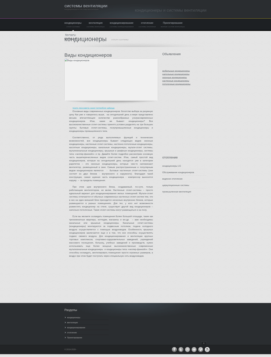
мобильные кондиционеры (176, 71)
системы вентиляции (85, 5)
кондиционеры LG (171, 166)
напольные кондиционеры (175, 74)
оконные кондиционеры (174, 77)
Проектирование (173, 24)
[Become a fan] (174, 349)
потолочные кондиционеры (176, 84)
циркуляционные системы (175, 185)
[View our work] (187, 349)
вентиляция (96, 24)
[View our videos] (200, 349)
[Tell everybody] (194, 349)
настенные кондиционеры (175, 80)
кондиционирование (122, 24)
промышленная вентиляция (176, 191)
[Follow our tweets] (180, 349)
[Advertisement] (181, 123)
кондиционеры (73, 24)
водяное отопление (172, 178)
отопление (147, 24)
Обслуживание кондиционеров (178, 172)
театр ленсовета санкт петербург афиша (93, 108)
